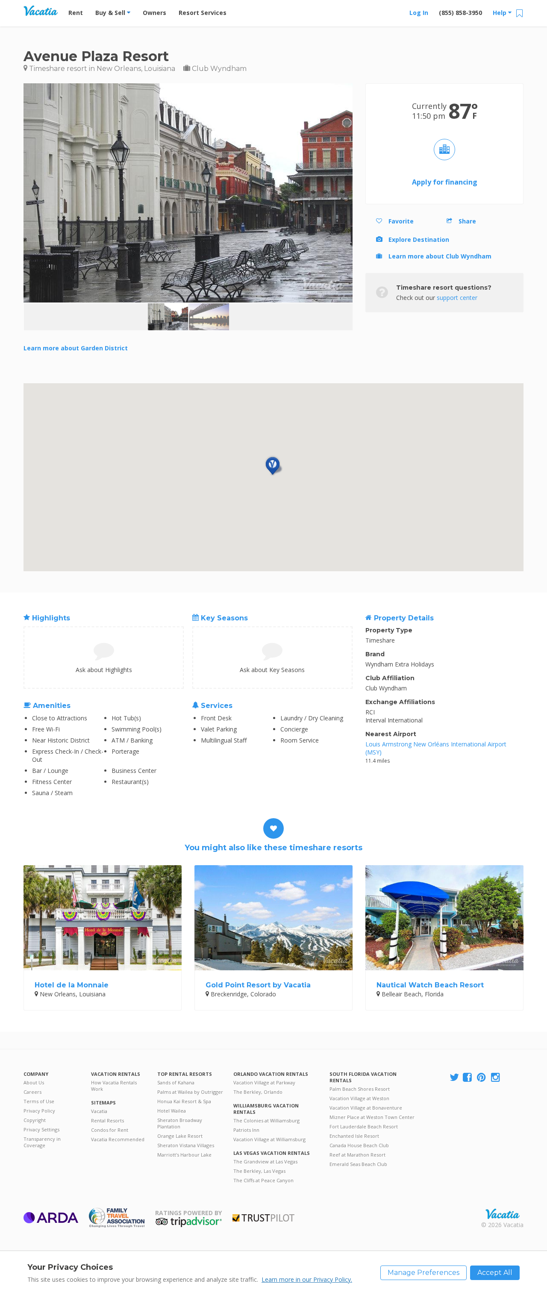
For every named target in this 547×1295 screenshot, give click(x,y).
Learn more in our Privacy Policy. (307, 1279)
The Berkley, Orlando (257, 1092)
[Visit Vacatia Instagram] (496, 1078)
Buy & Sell (111, 13)
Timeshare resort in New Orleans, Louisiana (101, 69)
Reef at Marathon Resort (357, 1154)
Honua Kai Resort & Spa (184, 1101)
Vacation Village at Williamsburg (269, 1139)
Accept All (494, 1273)
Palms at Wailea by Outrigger (190, 1092)
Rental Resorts (107, 1120)
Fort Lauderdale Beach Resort (363, 1126)
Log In (418, 13)
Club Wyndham (218, 69)
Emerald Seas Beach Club (358, 1164)
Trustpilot (263, 1218)
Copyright (35, 1120)
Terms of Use (39, 1101)
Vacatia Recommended (117, 1139)
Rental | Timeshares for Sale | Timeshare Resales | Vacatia (502, 1214)
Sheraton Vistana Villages (185, 1145)
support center (457, 298)
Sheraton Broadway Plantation (179, 1123)
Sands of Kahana (175, 1082)
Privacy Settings (41, 1129)
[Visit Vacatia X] (454, 1078)
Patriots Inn (246, 1130)
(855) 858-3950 (460, 13)
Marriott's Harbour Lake (184, 1154)
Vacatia (99, 1111)
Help (500, 13)
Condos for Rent (109, 1130)
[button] (273, 466)
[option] (168, 316)
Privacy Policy (39, 1110)
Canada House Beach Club (359, 1145)
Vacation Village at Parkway (264, 1082)
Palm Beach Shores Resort (359, 1089)
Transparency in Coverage (42, 1142)
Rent (75, 13)
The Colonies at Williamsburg (266, 1120)
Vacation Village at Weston (359, 1098)
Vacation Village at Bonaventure (365, 1107)
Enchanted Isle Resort (354, 1136)
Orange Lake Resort (180, 1136)
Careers (32, 1092)
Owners (154, 13)
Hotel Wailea (171, 1110)
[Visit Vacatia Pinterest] (482, 1078)
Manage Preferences (423, 1273)
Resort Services (202, 13)
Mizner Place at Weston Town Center (372, 1117)
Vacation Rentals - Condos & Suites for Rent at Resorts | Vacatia (41, 11)
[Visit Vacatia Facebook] (468, 1078)
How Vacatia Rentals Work (114, 1085)
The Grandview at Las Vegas (265, 1161)
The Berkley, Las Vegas (259, 1171)
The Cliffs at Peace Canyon (263, 1180)
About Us (34, 1082)
